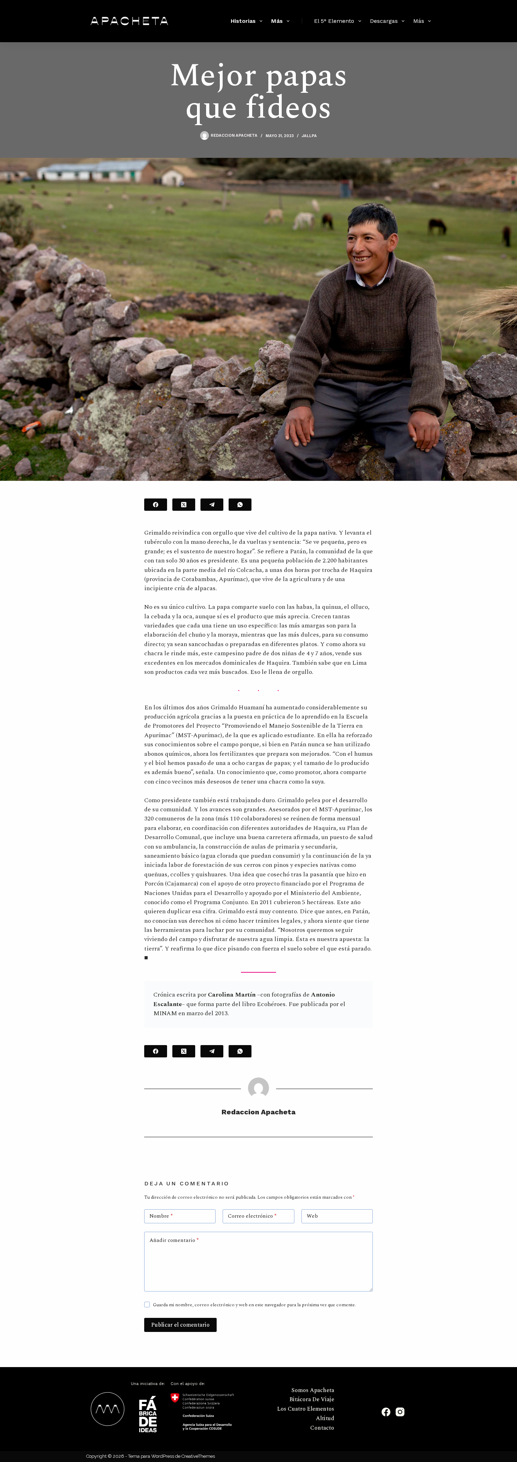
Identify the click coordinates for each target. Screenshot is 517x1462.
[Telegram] (211, 504)
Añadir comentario (174, 1240)
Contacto (322, 1428)
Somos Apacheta (313, 1390)
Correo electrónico (252, 1216)
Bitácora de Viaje (311, 1399)
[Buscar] (215, 21)
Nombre (161, 1216)
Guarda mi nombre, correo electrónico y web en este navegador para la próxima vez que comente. (254, 1304)
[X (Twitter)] (183, 504)
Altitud (325, 1418)
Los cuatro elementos (305, 1409)
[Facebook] (155, 504)
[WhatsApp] (240, 504)
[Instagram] (400, 1412)
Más (277, 21)
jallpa (309, 136)
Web (312, 1216)
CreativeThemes (198, 1456)
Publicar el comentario (180, 1325)
